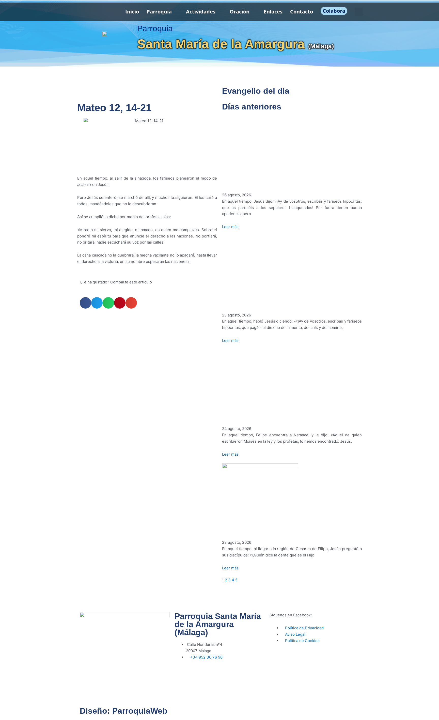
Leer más (230, 226)
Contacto (301, 11)
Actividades (200, 11)
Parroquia (159, 11)
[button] (359, 12)
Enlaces (273, 11)
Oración (239, 11)
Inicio (132, 11)
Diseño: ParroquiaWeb (123, 710)
